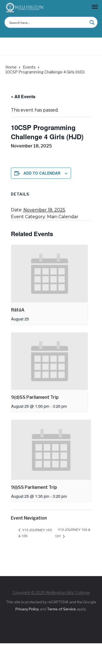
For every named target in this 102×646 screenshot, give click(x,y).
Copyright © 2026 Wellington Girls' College (51, 592)
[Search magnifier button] (92, 22)
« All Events (23, 96)
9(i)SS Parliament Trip (34, 487)
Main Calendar (62, 216)
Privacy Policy (27, 609)
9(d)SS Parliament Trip (34, 397)
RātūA (17, 310)
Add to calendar (41, 173)
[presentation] (49, 273)
